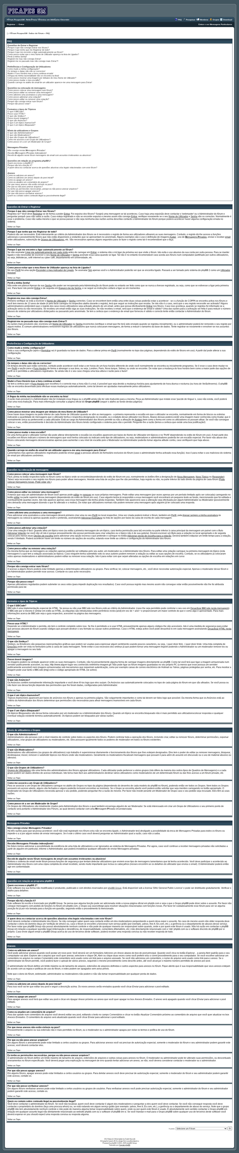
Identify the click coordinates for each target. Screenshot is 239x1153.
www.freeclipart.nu (133, 1141)
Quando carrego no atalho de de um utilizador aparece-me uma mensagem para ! (49, 82)
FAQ (180, 20)
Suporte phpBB (124, 1145)
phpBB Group (115, 888)
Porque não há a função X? (19, 165)
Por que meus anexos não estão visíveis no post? (30, 184)
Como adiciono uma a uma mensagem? (30, 95)
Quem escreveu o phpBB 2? (20, 163)
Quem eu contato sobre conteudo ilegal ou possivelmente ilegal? (36, 195)
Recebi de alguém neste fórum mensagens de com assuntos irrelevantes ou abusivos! (49, 155)
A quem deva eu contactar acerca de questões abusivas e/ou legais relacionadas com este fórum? (52, 167)
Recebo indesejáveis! (27, 153)
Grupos (216, 20)
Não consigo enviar (26, 150)
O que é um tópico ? (21, 123)
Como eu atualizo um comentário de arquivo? (27, 182)
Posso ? (18, 118)
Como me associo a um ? (28, 139)
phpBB (113, 1143)
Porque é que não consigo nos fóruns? (28, 48)
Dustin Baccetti (130, 1139)
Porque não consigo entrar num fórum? (25, 101)
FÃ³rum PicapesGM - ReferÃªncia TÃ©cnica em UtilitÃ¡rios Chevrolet (38, 20)
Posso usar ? (16, 114)
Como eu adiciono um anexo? (20, 175)
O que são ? (16, 116)
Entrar (21, 24)
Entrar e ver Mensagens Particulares (215, 24)
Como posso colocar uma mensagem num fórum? (30, 90)
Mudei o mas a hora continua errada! (30, 73)
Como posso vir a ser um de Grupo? (29, 142)
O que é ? (15, 111)
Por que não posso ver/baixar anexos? (25, 193)
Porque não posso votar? (18, 104)
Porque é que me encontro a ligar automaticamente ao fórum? (35, 52)
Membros (204, 20)
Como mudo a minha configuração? (23, 69)
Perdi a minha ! (17, 56)
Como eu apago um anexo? (19, 180)
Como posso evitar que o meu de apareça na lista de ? (43, 54)
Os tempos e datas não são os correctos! (26, 71)
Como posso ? (24, 97)
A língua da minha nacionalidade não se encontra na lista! (33, 76)
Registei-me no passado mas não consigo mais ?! (32, 61)
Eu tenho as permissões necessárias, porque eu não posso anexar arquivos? (42, 189)
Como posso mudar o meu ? (23, 80)
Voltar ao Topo (13, 227)
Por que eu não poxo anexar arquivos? (25, 186)
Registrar (11, 24)
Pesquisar (190, 20)
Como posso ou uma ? (28, 99)
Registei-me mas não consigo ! (24, 59)
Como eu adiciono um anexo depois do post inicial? (30, 177)
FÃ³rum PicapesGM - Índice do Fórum (27, 33)
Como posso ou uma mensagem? (29, 92)
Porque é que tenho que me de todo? (28, 50)
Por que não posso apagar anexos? (23, 191)
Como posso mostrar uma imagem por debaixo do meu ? (41, 78)
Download (227, 20)
